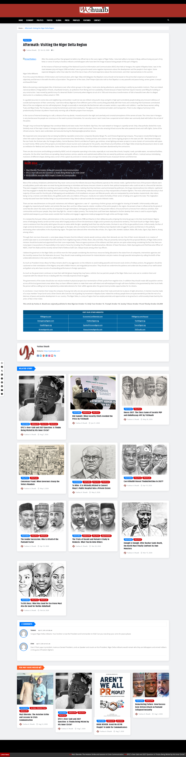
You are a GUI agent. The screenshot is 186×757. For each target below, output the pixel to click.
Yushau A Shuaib (81, 423)
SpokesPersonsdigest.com (92, 325)
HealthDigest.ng (46, 325)
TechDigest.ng (140, 321)
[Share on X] (1, 370)
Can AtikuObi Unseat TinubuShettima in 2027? (143, 481)
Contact (97, 20)
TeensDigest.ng (140, 325)
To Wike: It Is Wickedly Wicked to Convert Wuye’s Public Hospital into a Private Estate (91, 487)
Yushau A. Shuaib (30, 434)
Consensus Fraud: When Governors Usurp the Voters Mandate (40, 483)
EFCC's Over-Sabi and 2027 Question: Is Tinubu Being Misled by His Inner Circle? (130, 754)
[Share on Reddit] (1, 386)
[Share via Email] (1, 390)
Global (58, 20)
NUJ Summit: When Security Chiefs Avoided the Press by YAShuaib (92, 418)
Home (21, 20)
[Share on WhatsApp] (1, 363)
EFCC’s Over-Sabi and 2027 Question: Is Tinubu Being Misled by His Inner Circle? (55, 173)
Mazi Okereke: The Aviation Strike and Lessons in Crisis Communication (52, 170)
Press (67, 20)
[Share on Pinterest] (1, 382)
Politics (40, 20)
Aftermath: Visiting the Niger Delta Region (39, 28)
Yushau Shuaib (31, 50)
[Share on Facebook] (1, 366)
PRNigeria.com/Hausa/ (140, 316)
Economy (29, 20)
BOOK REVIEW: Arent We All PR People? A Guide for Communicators (51, 175)
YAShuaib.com (140, 329)
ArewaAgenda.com (46, 329)
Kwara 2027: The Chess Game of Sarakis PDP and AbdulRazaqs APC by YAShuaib (143, 414)
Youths (50, 20)
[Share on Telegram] (1, 378)
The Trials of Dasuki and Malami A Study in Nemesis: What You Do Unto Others (90, 541)
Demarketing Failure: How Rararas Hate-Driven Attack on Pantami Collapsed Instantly (150, 707)
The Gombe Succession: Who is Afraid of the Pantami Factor (39, 541)
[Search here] (168, 20)
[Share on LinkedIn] (1, 374)
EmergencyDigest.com (45, 321)
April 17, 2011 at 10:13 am (43, 644)
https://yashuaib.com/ (52, 351)
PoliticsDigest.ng (93, 321)
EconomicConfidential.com (93, 316)
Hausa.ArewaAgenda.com (92, 329)
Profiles (76, 20)
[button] (1, 394)
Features (87, 20)
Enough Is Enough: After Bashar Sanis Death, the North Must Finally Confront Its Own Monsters (143, 545)
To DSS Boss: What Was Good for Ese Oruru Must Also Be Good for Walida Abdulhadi (41, 605)
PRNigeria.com (45, 316)
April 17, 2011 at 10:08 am (45, 630)
